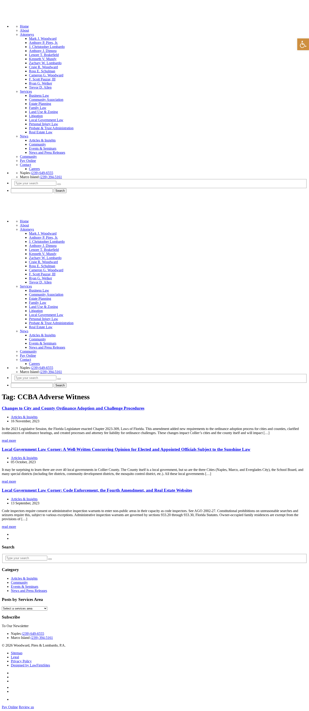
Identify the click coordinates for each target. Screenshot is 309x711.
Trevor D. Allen (40, 87)
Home (24, 26)
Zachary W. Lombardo (45, 63)
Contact (25, 165)
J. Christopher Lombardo (47, 47)
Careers (34, 169)
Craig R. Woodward (43, 67)
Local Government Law (46, 120)
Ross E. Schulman (42, 71)
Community (37, 144)
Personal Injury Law (43, 124)
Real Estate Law (40, 132)
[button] (303, 44)
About (24, 30)
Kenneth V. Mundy (43, 59)
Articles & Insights (42, 140)
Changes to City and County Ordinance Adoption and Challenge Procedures (73, 408)
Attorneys (27, 34)
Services (26, 91)
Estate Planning (40, 104)
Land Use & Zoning (43, 112)
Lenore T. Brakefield (44, 55)
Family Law (37, 108)
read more (9, 440)
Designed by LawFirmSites (30, 665)
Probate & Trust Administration (51, 128)
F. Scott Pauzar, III (42, 79)
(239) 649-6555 (42, 173)
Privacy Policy (21, 661)
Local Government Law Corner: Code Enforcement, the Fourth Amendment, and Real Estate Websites (97, 490)
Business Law (39, 95)
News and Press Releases (47, 152)
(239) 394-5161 (51, 177)
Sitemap (16, 653)
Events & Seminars (42, 148)
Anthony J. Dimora (43, 51)
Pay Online (28, 161)
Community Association (46, 100)
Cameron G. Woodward (46, 75)
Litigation (36, 116)
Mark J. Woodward (43, 38)
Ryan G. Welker (40, 83)
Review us (26, 707)
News (24, 136)
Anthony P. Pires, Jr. (43, 43)
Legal (15, 657)
